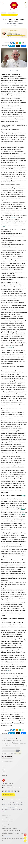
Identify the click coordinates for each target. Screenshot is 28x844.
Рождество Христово (5, 802)
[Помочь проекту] (25, 834)
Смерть (10, 806)
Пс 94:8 (3, 226)
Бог (6, 804)
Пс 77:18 (7, 246)
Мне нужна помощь (9, 794)
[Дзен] (12, 791)
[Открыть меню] (2, 2)
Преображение (13, 809)
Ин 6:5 (23, 495)
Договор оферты (5, 817)
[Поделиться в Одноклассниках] (17, 43)
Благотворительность (7, 761)
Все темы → (4, 811)
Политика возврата (6, 824)
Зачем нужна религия (6, 807)
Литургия (3, 804)
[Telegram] (6, 791)
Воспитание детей (5, 806)
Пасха (11, 802)
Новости (3, 769)
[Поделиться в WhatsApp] (20, 43)
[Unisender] (7, 756)
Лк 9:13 (23, 509)
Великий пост (15, 802)
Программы (4, 775)
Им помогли (4, 773)
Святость (9, 804)
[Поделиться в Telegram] (14, 43)
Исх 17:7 (13, 217)
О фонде (4, 766)
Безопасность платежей (7, 822)
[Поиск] (25, 5)
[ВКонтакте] (3, 791)
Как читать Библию (16, 806)
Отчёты (3, 771)
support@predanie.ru (12, 788)
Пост (20, 802)
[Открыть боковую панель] (25, 2)
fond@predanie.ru (7, 785)
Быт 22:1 (11, 235)
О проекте (4, 826)
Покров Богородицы (14, 807)
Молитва (23, 802)
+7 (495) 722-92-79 (8, 783)
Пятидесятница (19, 809)
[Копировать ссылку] (23, 43)
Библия (14, 25)
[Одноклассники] (18, 791)
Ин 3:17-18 (10, 347)
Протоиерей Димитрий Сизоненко (15, 23)
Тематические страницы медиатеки (12, 799)
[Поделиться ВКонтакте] (11, 43)
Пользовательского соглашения (13, 840)
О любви (13, 804)
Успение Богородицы (6, 809)
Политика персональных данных (9, 828)
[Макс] (9, 791)
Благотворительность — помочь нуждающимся (12, 764)
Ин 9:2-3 (8, 670)
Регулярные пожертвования (8, 820)
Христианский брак (19, 804)
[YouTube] (15, 791)
